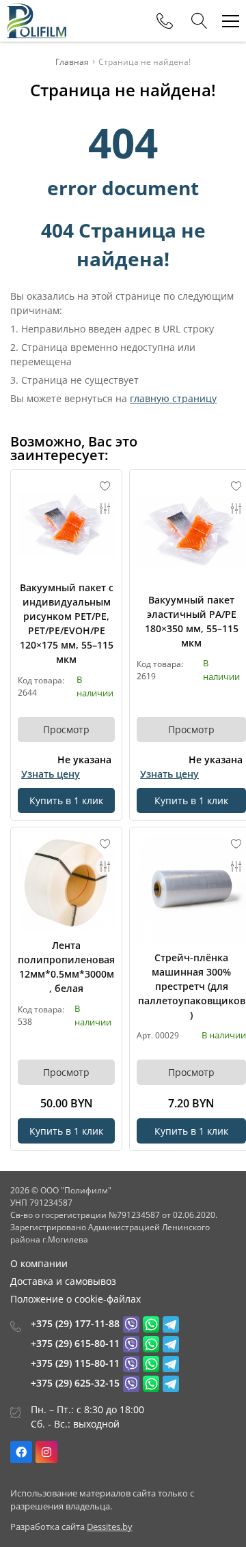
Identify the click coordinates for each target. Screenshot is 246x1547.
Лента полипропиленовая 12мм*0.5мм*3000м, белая (66, 967)
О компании (39, 1263)
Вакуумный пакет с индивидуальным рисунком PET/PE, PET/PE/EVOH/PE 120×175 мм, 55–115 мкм (66, 623)
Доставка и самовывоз (63, 1281)
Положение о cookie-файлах (75, 1298)
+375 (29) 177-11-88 (75, 1323)
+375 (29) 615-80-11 (75, 1343)
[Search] (199, 21)
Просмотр (66, 729)
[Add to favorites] (105, 486)
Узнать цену (50, 773)
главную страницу (173, 398)
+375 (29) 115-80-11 (75, 1363)
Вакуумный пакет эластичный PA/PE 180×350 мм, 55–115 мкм (191, 621)
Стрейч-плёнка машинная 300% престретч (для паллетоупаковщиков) (191, 986)
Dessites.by (110, 1526)
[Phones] (164, 21)
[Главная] (36, 20)
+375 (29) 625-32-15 (75, 1382)
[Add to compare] (105, 508)
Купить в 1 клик (66, 800)
